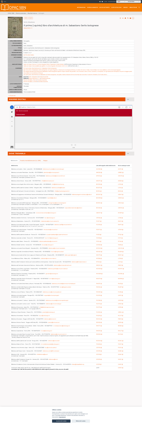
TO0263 (99, 344)
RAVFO (120, 224)
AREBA (120, 181)
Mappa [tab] (45, 160)
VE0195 (98, 354)
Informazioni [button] (81, 7)
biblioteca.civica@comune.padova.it (52, 292)
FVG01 (120, 347)
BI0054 (98, 191)
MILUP (120, 315)
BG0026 (99, 184)
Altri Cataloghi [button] (116, 7)
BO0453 (99, 208)
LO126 (120, 258)
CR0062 (99, 217)
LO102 (120, 184)
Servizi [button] (125, 7)
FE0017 (99, 229)
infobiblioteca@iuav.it (42, 354)
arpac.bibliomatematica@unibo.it (73, 208)
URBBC (120, 172)
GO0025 (99, 244)
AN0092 (99, 172)
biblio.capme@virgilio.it (71, 255)
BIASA (120, 191)
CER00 (120, 367)
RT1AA (120, 241)
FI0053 (98, 234)
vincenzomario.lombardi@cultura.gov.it (46, 213)
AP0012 (99, 176)
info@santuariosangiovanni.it (62, 191)
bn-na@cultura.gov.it (54, 278)
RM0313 (99, 330)
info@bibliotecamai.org (58, 184)
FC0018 (99, 224)
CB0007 (99, 213)
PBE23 (120, 265)
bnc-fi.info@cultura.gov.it (51, 238)
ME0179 (99, 255)
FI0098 (99, 238)
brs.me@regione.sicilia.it (57, 251)
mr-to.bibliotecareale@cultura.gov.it (50, 344)
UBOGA (121, 203)
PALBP (120, 287)
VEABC (120, 351)
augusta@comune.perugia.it (51, 295)
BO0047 (99, 194)
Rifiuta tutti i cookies (80, 421)
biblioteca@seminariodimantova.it (62, 265)
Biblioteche (133, 7)
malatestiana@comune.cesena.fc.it (50, 221)
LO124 (120, 187)
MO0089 (99, 273)
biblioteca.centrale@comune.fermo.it (55, 176)
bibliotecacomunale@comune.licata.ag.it (53, 169)
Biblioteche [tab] (14, 160)
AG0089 (99, 169)
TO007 (120, 344)
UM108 (120, 300)
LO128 (120, 217)
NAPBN (121, 278)
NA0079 (99, 278)
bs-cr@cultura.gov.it (50, 217)
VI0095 (98, 364)
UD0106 (99, 347)
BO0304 (99, 203)
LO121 (120, 262)
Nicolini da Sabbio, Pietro (30, 80)
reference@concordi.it (54, 340)
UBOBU (121, 198)
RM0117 (99, 325)
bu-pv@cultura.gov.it (44, 315)
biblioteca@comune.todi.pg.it (53, 303)
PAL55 (120, 283)
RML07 (120, 330)
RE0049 (99, 319)
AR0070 (99, 181)
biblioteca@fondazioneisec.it (79, 262)
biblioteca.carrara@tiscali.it (58, 187)
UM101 (120, 295)
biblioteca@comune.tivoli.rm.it (58, 334)
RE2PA (120, 322)
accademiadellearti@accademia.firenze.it (57, 234)
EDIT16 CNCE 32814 (29, 55)
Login (105, 1)
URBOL (120, 312)
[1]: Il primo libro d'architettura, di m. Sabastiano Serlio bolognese (40, 68)
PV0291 (99, 315)
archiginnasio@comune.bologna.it (57, 203)
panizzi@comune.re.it (53, 322)
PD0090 (99, 292)
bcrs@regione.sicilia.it (65, 287)
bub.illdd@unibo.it (52, 198)
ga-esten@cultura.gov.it (52, 273)
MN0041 (99, 265)
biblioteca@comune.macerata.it (57, 248)
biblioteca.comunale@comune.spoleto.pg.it (57, 300)
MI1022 (98, 262)
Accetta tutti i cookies (61, 421)
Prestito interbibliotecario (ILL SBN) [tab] (30, 160)
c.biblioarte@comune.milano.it (48, 258)
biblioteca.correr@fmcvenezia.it (51, 351)
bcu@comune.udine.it (51, 347)
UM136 (120, 307)
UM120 (120, 303)
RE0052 (99, 322)
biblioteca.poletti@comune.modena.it (58, 268)
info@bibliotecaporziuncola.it (46, 307)
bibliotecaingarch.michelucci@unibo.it (82, 194)
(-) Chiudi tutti (11, 95)
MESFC (120, 255)
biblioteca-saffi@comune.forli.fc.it (63, 224)
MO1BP (120, 213)
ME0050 (99, 251)
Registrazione (112, 1)
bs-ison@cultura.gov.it (47, 244)
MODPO (121, 268)
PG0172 (99, 303)
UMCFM (121, 176)
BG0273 (99, 187)
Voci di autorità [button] (104, 7)
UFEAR (120, 229)
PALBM (120, 251)
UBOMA (121, 208)
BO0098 (99, 198)
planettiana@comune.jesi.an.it (51, 172)
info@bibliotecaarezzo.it (48, 181)
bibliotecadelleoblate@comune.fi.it (48, 241)
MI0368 (99, 258)
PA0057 (99, 283)
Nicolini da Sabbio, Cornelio (30, 81)
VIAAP (120, 364)
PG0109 (99, 295)
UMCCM (121, 248)
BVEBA (120, 325)
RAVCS (120, 221)
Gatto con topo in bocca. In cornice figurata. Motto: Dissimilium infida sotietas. (44, 64)
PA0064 (99, 287)
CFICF (120, 238)
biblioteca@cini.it (53, 359)
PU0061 (99, 312)
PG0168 (99, 300)
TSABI (120, 244)
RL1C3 (120, 334)
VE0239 (99, 359)
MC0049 (99, 248)
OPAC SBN (11, 13)
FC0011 (98, 221)
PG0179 (99, 307)
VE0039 (99, 351)
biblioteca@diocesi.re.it (50, 319)
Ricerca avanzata (92, 7)
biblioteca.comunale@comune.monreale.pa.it (63, 283)
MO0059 (99, 268)
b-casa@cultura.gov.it (46, 330)
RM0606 (99, 334)
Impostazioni (62, 417)
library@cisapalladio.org (78, 364)
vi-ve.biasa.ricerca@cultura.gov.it (61, 325)
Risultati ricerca (32, 13)
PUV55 (120, 292)
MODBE (121, 273)
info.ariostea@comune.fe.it (50, 229)
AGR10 (120, 169)
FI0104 (98, 241)
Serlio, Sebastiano (33, 77)
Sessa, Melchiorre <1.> (34, 78)
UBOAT (120, 194)
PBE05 (120, 319)
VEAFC (120, 359)
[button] (121, 1)
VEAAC (120, 354)
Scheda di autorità (43, 77)
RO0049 (99, 340)
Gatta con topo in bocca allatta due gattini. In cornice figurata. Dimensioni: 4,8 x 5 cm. (46, 66)
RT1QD (120, 234)
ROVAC (120, 340)
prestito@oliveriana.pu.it (49, 312)
